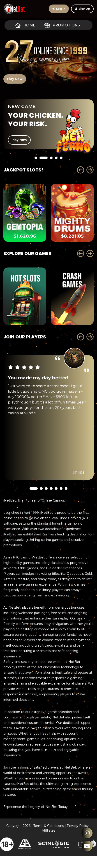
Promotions (66, 25)
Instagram (87, 833)
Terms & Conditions (48, 826)
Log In (60, 8)
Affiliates (48, 830)
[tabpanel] (48, 124)
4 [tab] (56, 170)
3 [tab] (51, 170)
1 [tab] (36, 170)
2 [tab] (43, 170)
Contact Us (87, 846)
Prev (80, 170)
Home (29, 25)
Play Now (15, 79)
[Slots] (24, 296)
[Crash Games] (72, 296)
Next (90, 170)
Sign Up (84, 8)
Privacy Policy (78, 826)
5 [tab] (61, 170)
